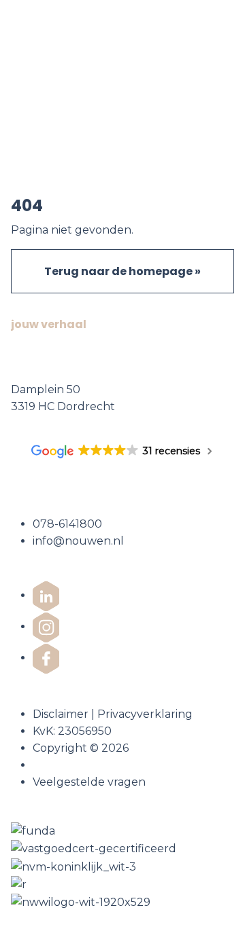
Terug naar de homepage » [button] (122, 271)
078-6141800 (67, 523)
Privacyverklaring (145, 714)
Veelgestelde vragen (89, 781)
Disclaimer (60, 714)
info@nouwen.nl (78, 540)
